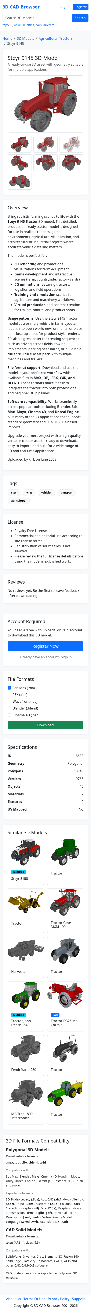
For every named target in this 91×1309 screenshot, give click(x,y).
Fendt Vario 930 (23, 1069)
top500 (7, 25)
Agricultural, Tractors (56, 38)
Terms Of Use (34, 1298)
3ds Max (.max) (25, 688)
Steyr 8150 (19, 878)
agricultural (18, 500)
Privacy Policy (58, 1298)
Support (78, 1298)
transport (66, 492)
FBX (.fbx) (20, 694)
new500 (19, 25)
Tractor (56, 873)
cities (30, 25)
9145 (29, 492)
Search (80, 18)
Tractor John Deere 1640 (21, 1022)
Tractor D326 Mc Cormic (64, 1022)
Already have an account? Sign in (45, 657)
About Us (13, 1298)
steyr (14, 492)
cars (39, 25)
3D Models (25, 38)
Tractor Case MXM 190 (61, 924)
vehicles (46, 492)
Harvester (19, 971)
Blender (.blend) (25, 708)
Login (64, 6)
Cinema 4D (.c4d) (26, 715)
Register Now (45, 646)
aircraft (48, 25)
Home (7, 38)
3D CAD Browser (21, 7)
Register (81, 7)
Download (45, 725)
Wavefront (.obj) (26, 701)
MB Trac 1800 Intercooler (22, 1116)
